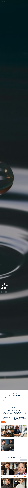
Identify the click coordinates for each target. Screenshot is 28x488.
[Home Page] (3, 1)
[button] (26, 1)
